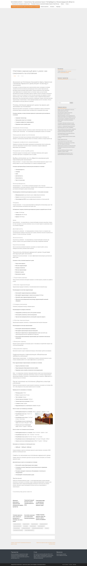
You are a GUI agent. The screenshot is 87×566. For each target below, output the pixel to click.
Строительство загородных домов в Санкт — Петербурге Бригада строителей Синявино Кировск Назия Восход (35, 3)
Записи (62, 3)
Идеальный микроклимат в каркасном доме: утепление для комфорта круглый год (18, 503)
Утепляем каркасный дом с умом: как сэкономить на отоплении (25, 6)
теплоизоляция (16, 528)
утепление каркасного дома (37, 528)
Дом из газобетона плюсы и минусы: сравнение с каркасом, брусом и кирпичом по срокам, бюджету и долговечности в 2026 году (67, 130)
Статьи (67, 3)
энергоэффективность (29, 530)
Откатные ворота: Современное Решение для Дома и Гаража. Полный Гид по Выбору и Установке (66, 120)
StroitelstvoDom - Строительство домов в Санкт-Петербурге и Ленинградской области (42, 2)
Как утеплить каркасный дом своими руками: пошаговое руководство (29, 517)
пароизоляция (33, 526)
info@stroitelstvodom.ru (64, 72)
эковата (46, 528)
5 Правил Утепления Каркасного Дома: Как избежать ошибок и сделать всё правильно (41, 517)
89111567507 (68, 71)
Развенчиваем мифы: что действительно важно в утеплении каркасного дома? (40, 503)
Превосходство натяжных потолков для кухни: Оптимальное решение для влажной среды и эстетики (67, 147)
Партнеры (58, 6)
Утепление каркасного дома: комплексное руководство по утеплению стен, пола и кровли (17, 518)
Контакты (52, 6)
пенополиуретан (41, 526)
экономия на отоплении (18, 530)
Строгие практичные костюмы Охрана (65, 141)
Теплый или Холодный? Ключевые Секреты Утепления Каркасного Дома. (29, 503)
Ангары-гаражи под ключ (62, 139)
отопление (26, 526)
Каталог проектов (44, 6)
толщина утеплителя (26, 528)
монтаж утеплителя (17, 526)
